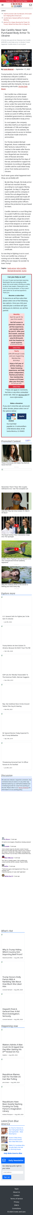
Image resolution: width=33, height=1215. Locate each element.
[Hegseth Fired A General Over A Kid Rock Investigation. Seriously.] (13, 1000)
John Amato (5, 1082)
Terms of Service (24, 788)
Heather (4, 1055)
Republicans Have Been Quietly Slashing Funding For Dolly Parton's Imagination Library (12, 1106)
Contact (16, 1195)
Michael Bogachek (14, 271)
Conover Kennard (7, 990)
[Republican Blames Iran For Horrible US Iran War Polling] (13, 1065)
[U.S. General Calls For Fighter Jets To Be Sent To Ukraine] (16, 605)
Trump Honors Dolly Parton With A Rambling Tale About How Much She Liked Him (11, 982)
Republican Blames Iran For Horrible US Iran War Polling (11, 1076)
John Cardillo (21, 268)
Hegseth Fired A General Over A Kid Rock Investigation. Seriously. (11, 1012)
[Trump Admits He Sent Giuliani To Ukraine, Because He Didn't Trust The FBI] (16, 634)
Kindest (11, 420)
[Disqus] (16, 856)
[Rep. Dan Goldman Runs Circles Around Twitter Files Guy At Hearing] (16, 692)
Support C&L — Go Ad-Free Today (16, 1)
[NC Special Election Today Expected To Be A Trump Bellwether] (16, 722)
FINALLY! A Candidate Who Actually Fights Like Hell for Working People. (17, 1147)
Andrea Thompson (7, 1114)
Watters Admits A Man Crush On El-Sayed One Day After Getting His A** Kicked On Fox (12, 1048)
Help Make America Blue (13, 1153)
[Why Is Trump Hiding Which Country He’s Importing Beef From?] (13, 940)
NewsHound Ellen (7, 958)
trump (24, 271)
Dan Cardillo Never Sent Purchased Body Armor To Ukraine (15, 32)
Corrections (16, 1208)
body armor (11, 268)
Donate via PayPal (21, 416)
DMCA (16, 1205)
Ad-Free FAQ (23, 395)
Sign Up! (7, 1177)
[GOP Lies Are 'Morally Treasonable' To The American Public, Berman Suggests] (16, 663)
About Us (16, 1192)
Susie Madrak (8, 69)
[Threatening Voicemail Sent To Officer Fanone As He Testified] (16, 751)
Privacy (16, 1202)
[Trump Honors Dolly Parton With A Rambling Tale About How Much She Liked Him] (13, 968)
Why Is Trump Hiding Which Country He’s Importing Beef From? (12, 952)
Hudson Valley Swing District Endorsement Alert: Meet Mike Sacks (16, 1139)
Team (16, 1189)
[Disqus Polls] (16, 813)
